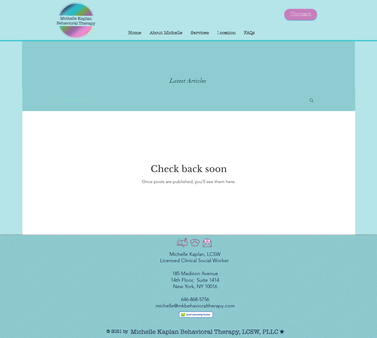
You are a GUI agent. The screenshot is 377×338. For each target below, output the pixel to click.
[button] (311, 101)
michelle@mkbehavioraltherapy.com (195, 306)
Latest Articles (72, 100)
